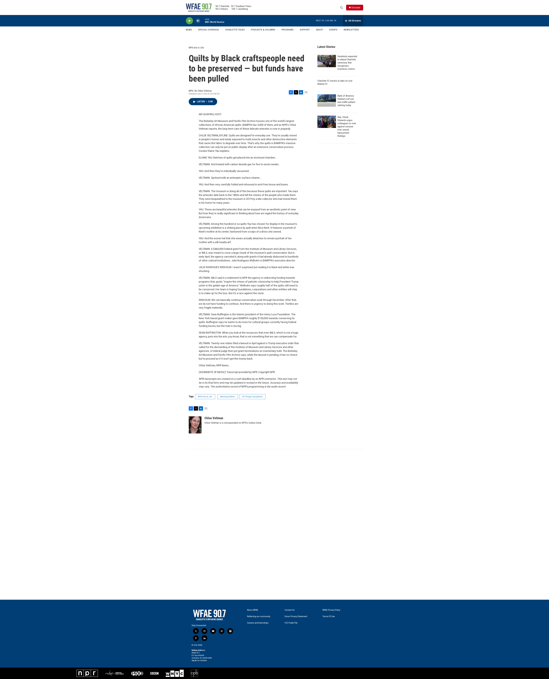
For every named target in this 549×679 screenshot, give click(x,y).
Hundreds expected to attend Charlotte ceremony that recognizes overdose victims (347, 62)
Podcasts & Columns (263, 30)
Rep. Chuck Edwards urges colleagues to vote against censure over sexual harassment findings (346, 126)
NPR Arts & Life (196, 47)
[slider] (202, 20)
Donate (355, 7)
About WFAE (252, 610)
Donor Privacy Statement (296, 616)
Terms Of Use (328, 616)
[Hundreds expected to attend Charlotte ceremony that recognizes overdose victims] (326, 61)
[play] (189, 20)
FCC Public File (291, 623)
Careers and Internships (257, 623)
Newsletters (351, 30)
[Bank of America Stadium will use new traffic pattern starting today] (326, 100)
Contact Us (290, 610)
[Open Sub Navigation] (194, 30)
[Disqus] (274, 488)
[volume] (198, 21)
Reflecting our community (258, 616)
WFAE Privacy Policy (331, 610)
